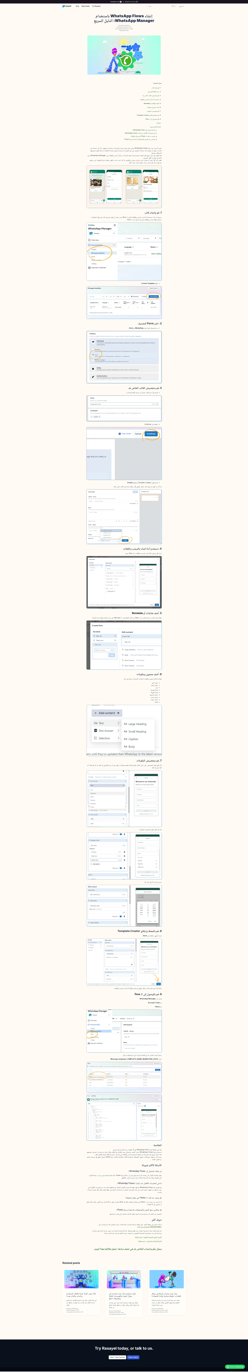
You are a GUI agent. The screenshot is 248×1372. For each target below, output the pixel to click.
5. (152, 103)
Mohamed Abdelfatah (72, 1308)
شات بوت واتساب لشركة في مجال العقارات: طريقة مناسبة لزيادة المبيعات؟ (166, 1294)
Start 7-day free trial (117, 1357)
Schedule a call (114, 1)
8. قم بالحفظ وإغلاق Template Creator (149, 115)
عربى (181, 6)
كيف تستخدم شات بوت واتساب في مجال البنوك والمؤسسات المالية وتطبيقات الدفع (122, 1296)
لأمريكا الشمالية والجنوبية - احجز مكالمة (150, 1241)
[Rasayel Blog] (67, 6)
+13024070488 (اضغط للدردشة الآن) (149, 1227)
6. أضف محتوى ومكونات (154, 107)
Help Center (85, 6)
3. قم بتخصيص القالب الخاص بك (151, 95)
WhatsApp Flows (124, 30)
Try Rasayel (96, 6)
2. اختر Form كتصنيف (154, 92)
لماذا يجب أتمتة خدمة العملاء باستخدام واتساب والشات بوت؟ (81, 1294)
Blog (77, 6)
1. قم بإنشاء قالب (156, 88)
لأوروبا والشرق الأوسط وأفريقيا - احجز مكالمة (148, 1237)
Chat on (130, 1)
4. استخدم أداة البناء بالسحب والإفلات (150, 99)
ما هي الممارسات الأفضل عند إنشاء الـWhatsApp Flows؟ (141, 133)
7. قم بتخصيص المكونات (154, 111)
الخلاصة (158, 123)
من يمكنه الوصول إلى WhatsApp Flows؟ (145, 130)
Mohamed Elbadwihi (124, 25)
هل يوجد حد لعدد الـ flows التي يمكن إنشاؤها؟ (144, 136)
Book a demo (133, 1357)
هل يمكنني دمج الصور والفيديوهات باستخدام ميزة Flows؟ (140, 139)
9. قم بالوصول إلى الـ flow (153, 119)
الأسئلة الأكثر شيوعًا (155, 127)
